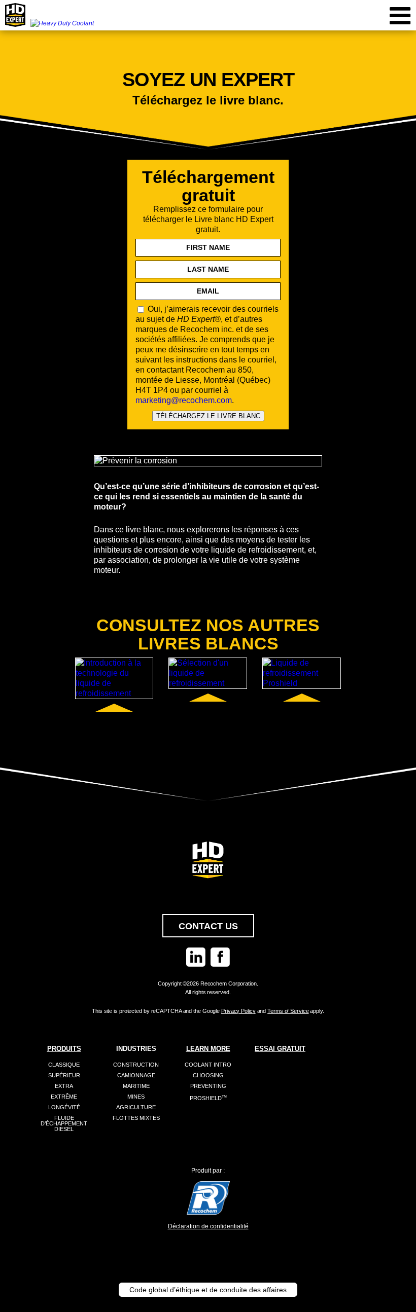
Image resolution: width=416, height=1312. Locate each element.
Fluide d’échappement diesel (64, 1123)
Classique (64, 1065)
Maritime (136, 1086)
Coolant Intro (208, 1065)
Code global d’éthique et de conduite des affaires (208, 1290)
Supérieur (64, 1075)
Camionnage (136, 1075)
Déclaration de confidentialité (208, 1226)
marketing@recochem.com (183, 400)
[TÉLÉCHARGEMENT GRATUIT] (114, 678)
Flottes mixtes (136, 1118)
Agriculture (136, 1107)
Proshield (208, 1098)
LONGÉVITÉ (64, 1107)
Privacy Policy (238, 1011)
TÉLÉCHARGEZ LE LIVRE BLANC (208, 416)
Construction (136, 1065)
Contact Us (208, 926)
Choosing (208, 1075)
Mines (136, 1097)
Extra (64, 1086)
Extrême (64, 1097)
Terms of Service (287, 1011)
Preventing (208, 1086)
